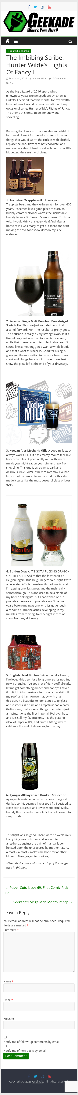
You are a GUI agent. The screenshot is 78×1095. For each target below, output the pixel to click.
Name (8, 981)
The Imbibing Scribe (18, 50)
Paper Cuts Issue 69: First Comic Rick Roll (36, 890)
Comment (11, 930)
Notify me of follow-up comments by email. (31, 1042)
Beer (12, 83)
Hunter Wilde (40, 78)
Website (8, 1018)
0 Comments (59, 78)
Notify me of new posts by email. (24, 1050)
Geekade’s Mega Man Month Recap (43, 902)
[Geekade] (7, 41)
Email (8, 1000)
